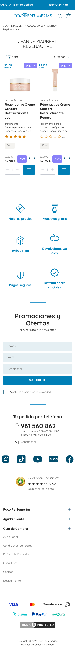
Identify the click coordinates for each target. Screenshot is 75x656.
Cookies (8, 572)
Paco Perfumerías (17, 509)
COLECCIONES (35, 25)
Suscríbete (37, 380)
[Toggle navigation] (6, 16)
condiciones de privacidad (36, 391)
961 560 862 (38, 426)
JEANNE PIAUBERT (14, 25)
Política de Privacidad (16, 554)
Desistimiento (12, 580)
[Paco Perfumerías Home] (33, 16)
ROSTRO (51, 25)
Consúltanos (29, 442)
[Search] (60, 16)
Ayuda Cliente (13, 519)
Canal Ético (10, 563)
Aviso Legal (10, 537)
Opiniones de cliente (41, 489)
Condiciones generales (17, 545)
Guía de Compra (15, 529)
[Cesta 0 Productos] (68, 16)
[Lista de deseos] (32, 159)
